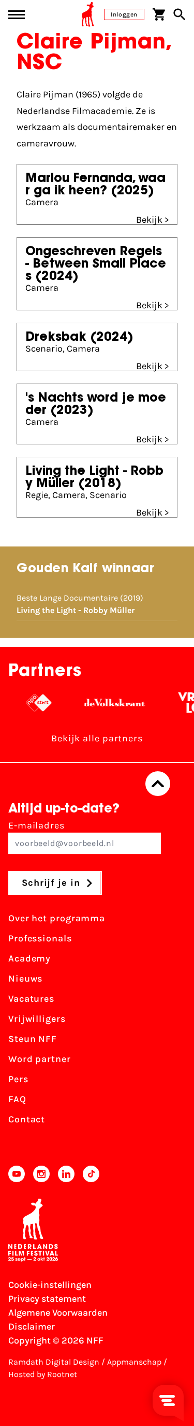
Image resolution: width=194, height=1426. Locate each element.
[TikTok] (91, 1174)
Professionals (40, 938)
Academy (29, 958)
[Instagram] (41, 1174)
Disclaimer (31, 1326)
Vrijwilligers (37, 1018)
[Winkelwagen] (159, 14)
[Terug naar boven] (157, 783)
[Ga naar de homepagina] (88, 14)
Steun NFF (32, 1038)
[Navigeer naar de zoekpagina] (179, 14)
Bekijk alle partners (97, 738)
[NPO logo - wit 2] (28, 702)
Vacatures (31, 998)
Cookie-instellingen (50, 1284)
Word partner (39, 1059)
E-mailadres (36, 825)
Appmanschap (134, 1362)
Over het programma (56, 918)
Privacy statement (47, 1298)
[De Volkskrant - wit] (104, 702)
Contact (26, 1119)
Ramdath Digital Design (53, 1362)
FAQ (17, 1099)
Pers (18, 1079)
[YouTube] (16, 1174)
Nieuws (25, 978)
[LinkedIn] (66, 1174)
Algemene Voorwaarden (58, 1312)
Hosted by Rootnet (42, 1374)
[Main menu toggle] (16, 14)
